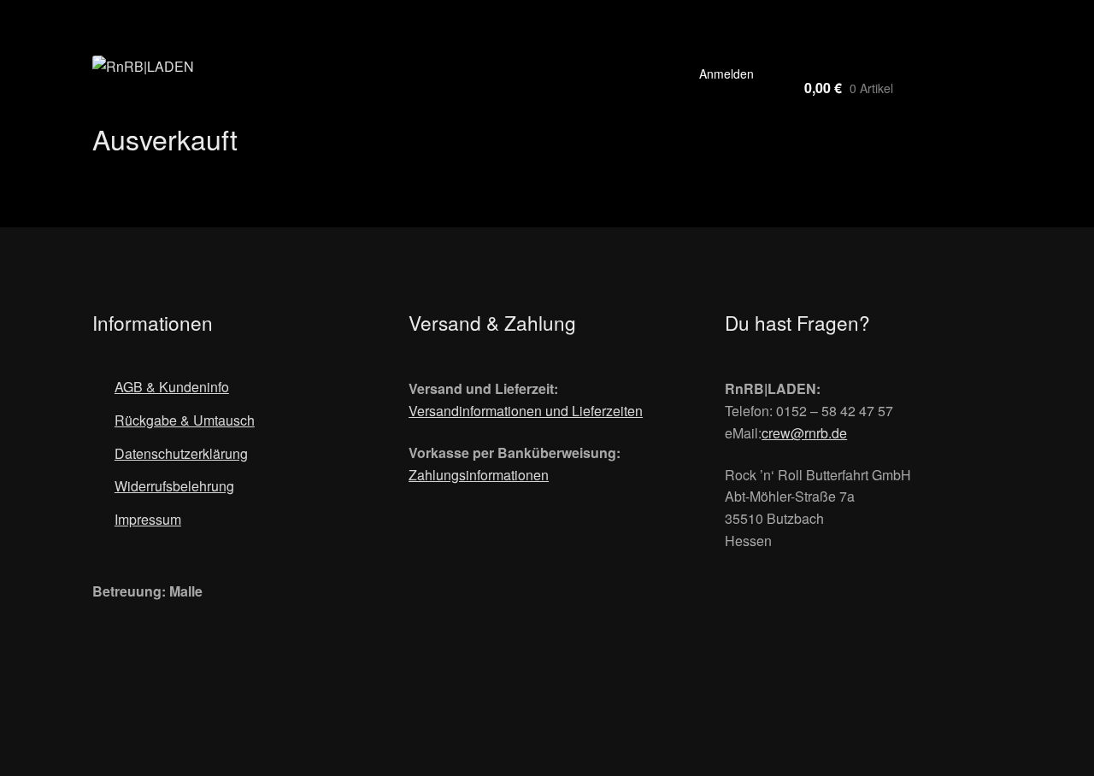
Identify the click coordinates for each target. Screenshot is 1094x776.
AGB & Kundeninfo (172, 387)
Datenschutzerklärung (181, 453)
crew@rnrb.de (804, 433)
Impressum (148, 519)
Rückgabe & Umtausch (185, 420)
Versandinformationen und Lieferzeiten (526, 410)
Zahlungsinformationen (479, 475)
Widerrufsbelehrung (174, 486)
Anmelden (726, 73)
